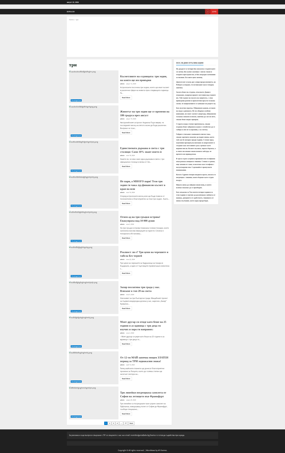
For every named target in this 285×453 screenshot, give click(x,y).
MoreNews (150, 450)
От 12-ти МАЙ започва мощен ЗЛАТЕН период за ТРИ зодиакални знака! (93, 367)
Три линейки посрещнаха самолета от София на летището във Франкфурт (93, 403)
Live (214, 12)
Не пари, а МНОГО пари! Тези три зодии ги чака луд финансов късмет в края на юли (93, 192)
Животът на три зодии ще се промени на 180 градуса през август (93, 121)
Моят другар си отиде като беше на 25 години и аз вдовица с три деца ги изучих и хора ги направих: (93, 332)
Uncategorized (76, 100)
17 (126, 423)
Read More (127, 98)
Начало (71, 12)
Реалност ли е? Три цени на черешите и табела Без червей (93, 262)
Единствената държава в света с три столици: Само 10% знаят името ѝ (93, 157)
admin (122, 84)
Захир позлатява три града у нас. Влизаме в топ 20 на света (93, 297)
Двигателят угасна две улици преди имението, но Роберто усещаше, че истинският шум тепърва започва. (196, 85)
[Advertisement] (142, 38)
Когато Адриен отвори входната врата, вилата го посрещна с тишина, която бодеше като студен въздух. (196, 177)
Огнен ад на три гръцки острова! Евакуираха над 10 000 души (93, 227)
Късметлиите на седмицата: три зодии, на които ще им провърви (93, 86)
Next (131, 423)
